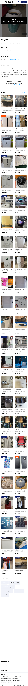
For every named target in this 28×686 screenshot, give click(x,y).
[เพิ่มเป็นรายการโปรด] (11, 97)
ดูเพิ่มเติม (23, 93)
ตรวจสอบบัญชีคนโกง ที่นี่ (14, 85)
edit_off (8, 50)
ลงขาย (23, 2)
